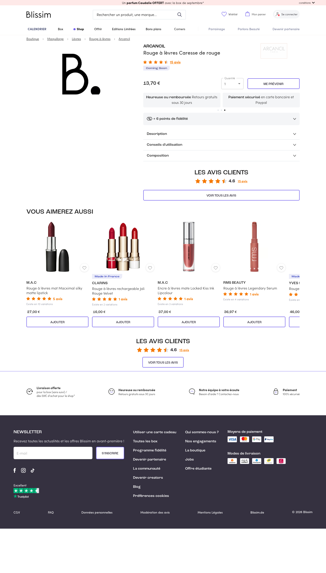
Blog (137, 487)
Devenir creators (148, 478)
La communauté (146, 469)
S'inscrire (110, 453)
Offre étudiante (198, 469)
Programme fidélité (149, 450)
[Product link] (57, 264)
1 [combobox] (225, 83)
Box (60, 29)
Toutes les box (145, 441)
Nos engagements (200, 441)
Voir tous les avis (221, 195)
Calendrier (37, 29)
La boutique (195, 450)
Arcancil (154, 46)
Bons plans (153, 29)
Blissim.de (257, 512)
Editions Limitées (124, 29)
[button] (163, 2)
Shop (80, 29)
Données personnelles (96, 512)
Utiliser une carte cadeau (154, 432)
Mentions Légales (210, 512)
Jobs (189, 459)
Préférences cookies (151, 496)
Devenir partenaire (286, 29)
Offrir (98, 29)
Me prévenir (273, 84)
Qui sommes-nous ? (202, 432)
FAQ (51, 512)
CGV (17, 512)
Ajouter (57, 322)
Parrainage (216, 29)
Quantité (229, 78)
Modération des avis (155, 512)
